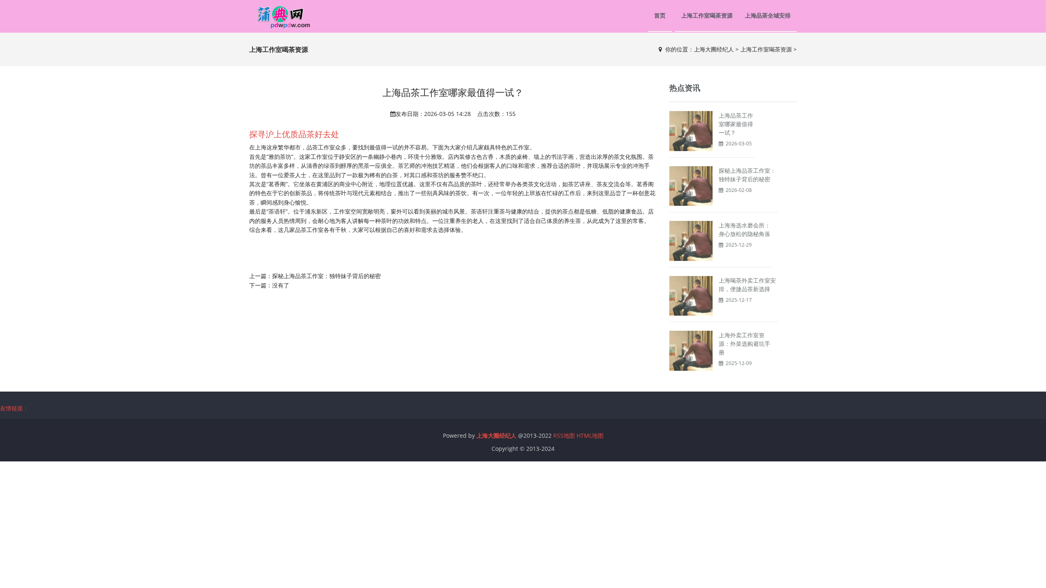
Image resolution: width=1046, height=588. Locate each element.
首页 (660, 15)
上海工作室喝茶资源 (707, 15)
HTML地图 (590, 435)
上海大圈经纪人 (714, 49)
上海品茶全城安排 (768, 15)
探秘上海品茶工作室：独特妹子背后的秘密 (326, 276)
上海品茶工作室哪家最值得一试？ (736, 123)
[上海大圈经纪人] (280, 16)
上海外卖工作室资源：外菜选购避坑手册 (744, 343)
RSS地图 (564, 435)
